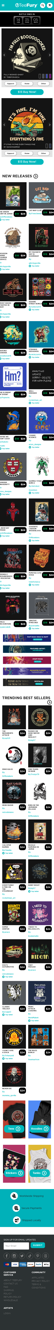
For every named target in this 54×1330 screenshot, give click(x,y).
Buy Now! (27, 92)
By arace (6, 932)
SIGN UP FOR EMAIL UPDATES (20, 1239)
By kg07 (31, 740)
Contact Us (11, 1284)
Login (7, 1313)
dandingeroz (13, 147)
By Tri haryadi (8, 1056)
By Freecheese (35, 213)
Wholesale (11, 1300)
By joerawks (34, 626)
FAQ (6, 1287)
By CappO (6, 1012)
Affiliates (38, 1278)
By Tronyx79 (33, 774)
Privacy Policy (41, 1281)
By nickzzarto (35, 354)
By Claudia (6, 850)
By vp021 (6, 738)
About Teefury (13, 1280)
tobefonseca (13, 77)
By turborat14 (35, 307)
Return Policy (12, 1297)
